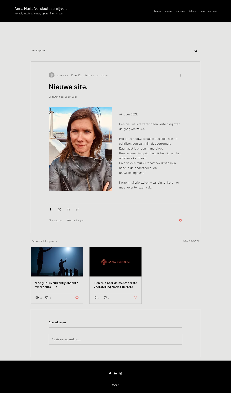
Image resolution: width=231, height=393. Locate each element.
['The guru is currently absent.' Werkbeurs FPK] (57, 261)
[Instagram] (121, 373)
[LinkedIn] (115, 373)
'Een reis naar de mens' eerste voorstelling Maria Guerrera (115, 285)
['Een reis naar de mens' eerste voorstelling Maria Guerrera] (116, 261)
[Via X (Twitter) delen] (59, 209)
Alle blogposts (38, 50)
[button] (195, 50)
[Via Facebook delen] (50, 209)
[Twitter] (110, 373)
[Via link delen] (77, 209)
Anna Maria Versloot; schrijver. (40, 8)
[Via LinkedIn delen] (68, 209)
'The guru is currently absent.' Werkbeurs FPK (56, 285)
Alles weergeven (191, 240)
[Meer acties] (180, 75)
